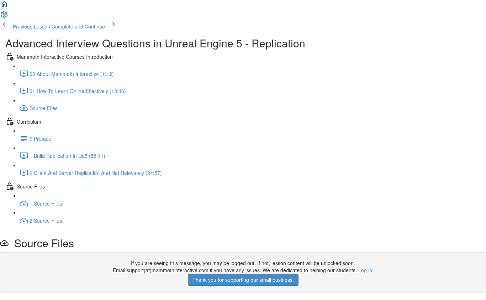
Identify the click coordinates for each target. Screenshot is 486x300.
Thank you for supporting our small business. (243, 279)
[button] (4, 6)
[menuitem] (4, 16)
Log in (365, 270)
